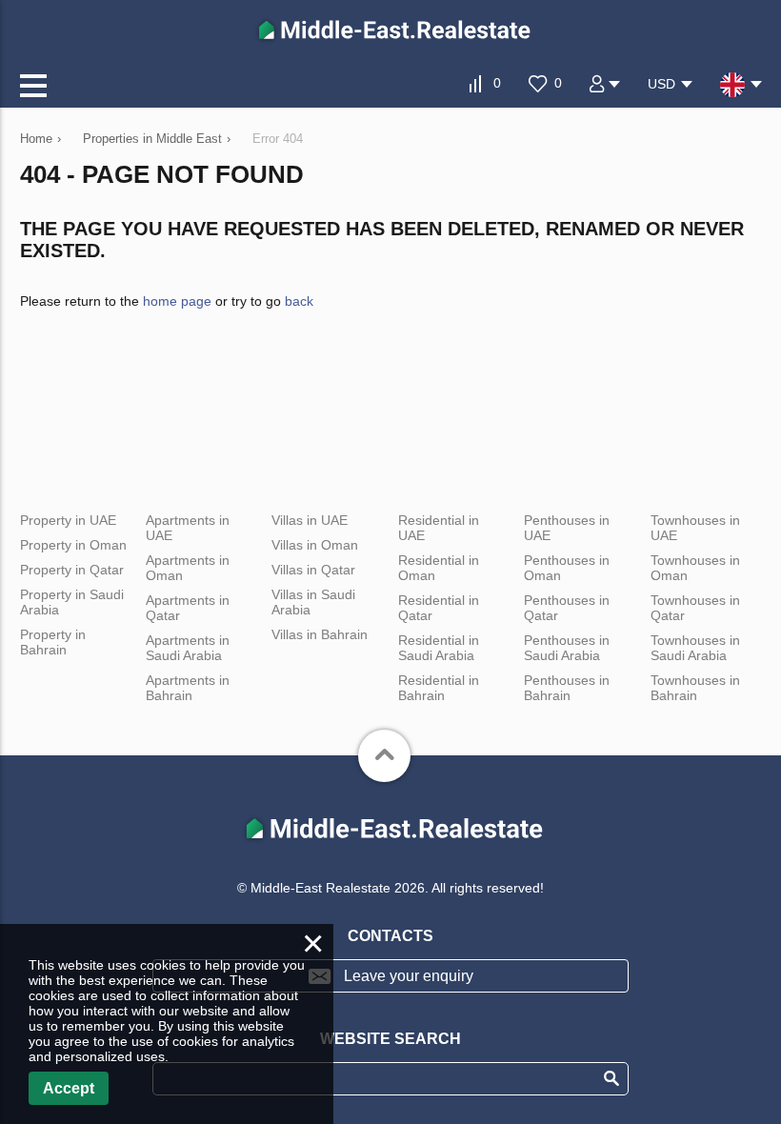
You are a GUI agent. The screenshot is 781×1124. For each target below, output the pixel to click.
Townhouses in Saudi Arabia (695, 647)
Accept (68, 1088)
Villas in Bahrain (319, 634)
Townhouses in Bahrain (695, 687)
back (299, 301)
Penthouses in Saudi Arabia (567, 647)
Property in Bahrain (53, 642)
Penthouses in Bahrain (567, 687)
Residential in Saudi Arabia (438, 647)
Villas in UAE (309, 520)
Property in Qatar (72, 569)
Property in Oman (73, 544)
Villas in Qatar (313, 569)
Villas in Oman (314, 544)
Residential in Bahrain (438, 687)
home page (177, 301)
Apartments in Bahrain (188, 687)
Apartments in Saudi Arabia (188, 647)
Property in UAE (68, 520)
